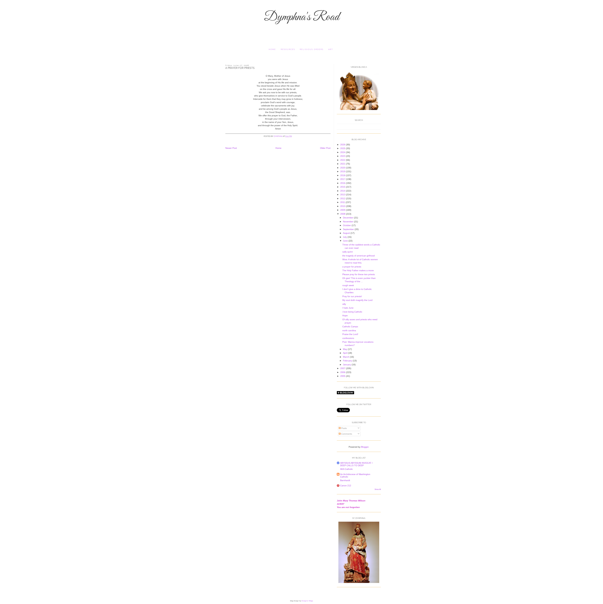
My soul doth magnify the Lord (357, 300)
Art (330, 49)
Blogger (365, 447)
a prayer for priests (351, 266)
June (345, 240)
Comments (346, 434)
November (348, 221)
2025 (343, 148)
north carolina (349, 330)
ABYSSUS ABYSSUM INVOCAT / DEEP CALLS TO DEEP (356, 464)
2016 (343, 183)
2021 (343, 163)
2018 (343, 175)
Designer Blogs (307, 601)
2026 (343, 144)
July (345, 237)
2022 (343, 160)
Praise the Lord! (350, 334)
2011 (343, 202)
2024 (343, 152)
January (347, 364)
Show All (378, 489)
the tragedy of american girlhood (358, 255)
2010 (343, 206)
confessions (348, 338)
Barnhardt (345, 480)
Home (272, 49)
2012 (343, 198)
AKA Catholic (346, 469)
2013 (343, 194)
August (346, 233)
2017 (343, 179)
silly (344, 304)
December (348, 217)
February (348, 360)
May (345, 349)
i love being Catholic (352, 311)
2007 (343, 368)
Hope (345, 315)
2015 (343, 187)
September (349, 229)
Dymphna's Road (301, 17)
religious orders (311, 49)
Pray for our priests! (352, 296)
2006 (343, 372)
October (347, 225)
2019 (343, 171)
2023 (343, 156)
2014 (343, 190)
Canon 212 (345, 485)
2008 (343, 214)
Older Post (325, 148)
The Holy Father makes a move (358, 270)
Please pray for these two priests (358, 274)
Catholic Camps (350, 326)
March (346, 357)
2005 (343, 376)
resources (288, 49)
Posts (344, 428)
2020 (343, 167)
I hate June (347, 308)
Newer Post (231, 148)
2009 (343, 210)
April (345, 353)
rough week (348, 285)
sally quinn (347, 251)
